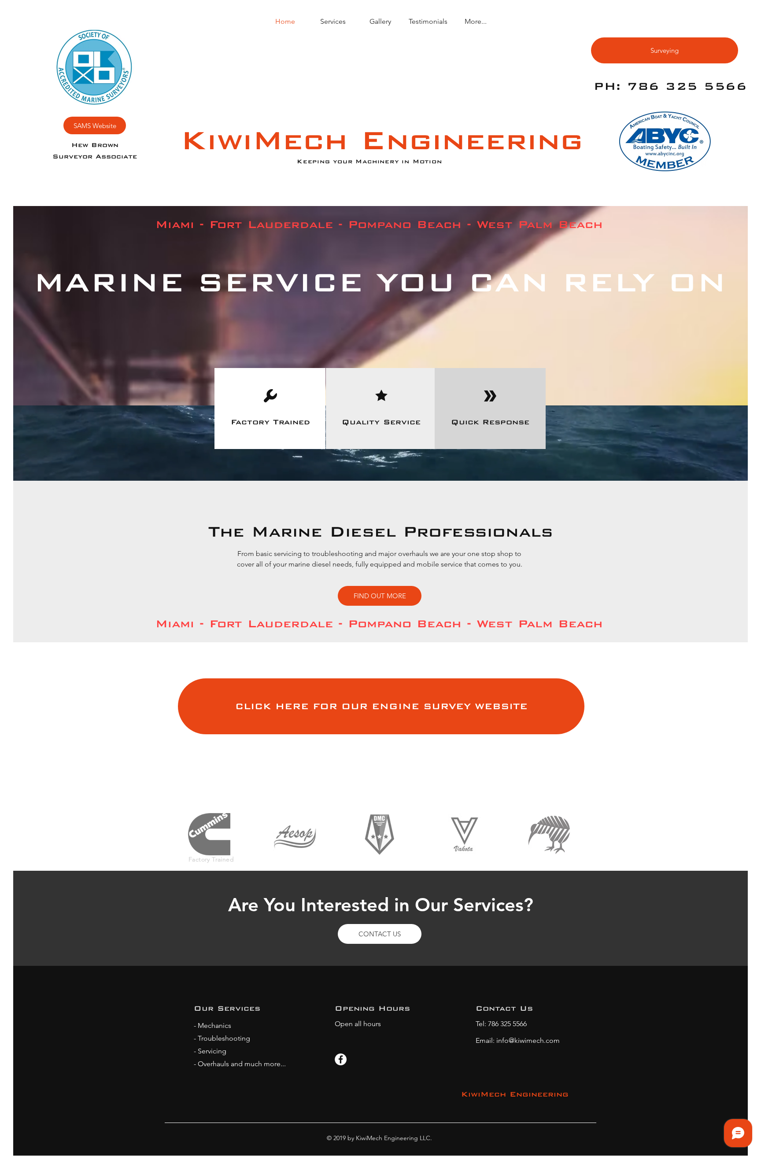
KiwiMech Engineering (382, 140)
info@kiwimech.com (528, 1040)
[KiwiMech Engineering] (341, 1059)
